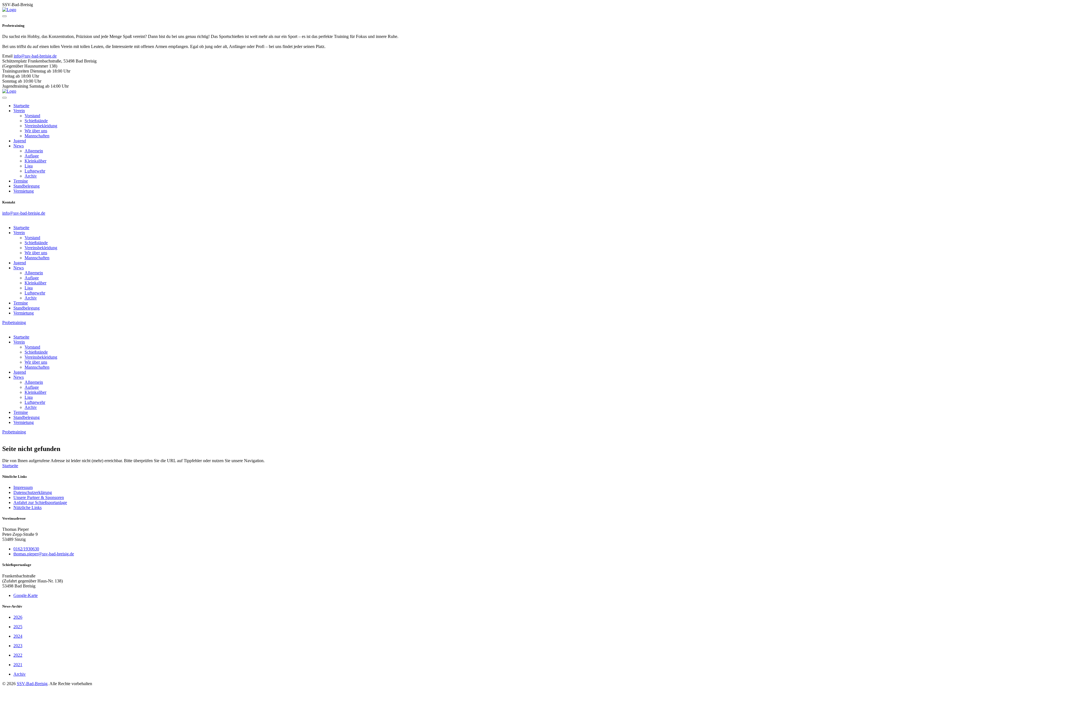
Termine (20, 181)
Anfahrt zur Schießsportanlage (40, 502)
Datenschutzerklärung (32, 492)
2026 (17, 617)
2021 (17, 664)
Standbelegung (26, 186)
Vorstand (32, 115)
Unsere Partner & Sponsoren (38, 497)
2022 (17, 655)
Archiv (31, 176)
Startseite (21, 105)
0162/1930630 (26, 548)
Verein (19, 110)
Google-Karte (25, 595)
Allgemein (34, 150)
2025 (17, 626)
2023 (17, 645)
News (18, 145)
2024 (17, 636)
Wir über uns (36, 130)
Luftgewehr (35, 171)
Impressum (23, 487)
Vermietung (23, 191)
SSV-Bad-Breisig (32, 683)
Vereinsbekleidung (41, 125)
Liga (29, 166)
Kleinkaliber (35, 161)
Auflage (32, 155)
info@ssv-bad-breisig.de (35, 56)
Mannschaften (37, 135)
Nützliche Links (27, 507)
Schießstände (36, 120)
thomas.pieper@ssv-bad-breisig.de (43, 553)
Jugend (19, 140)
